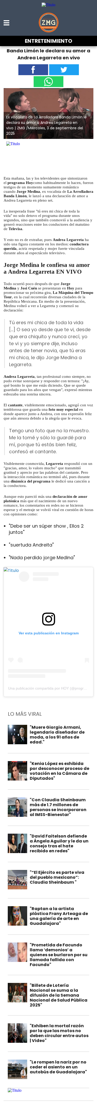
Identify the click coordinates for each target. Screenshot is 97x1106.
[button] (6, 23)
